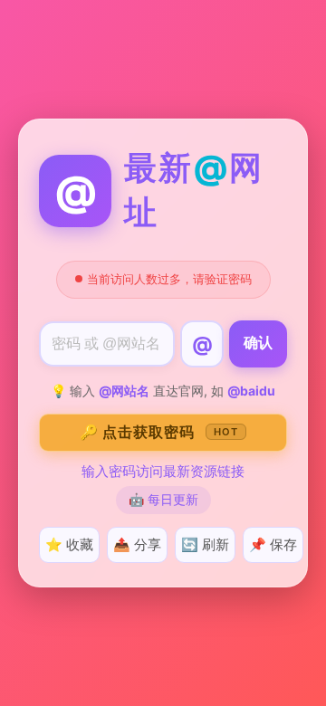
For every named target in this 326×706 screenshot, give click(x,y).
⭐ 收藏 (69, 544)
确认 (258, 342)
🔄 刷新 (205, 544)
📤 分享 (137, 544)
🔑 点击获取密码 (159, 432)
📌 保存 (273, 544)
